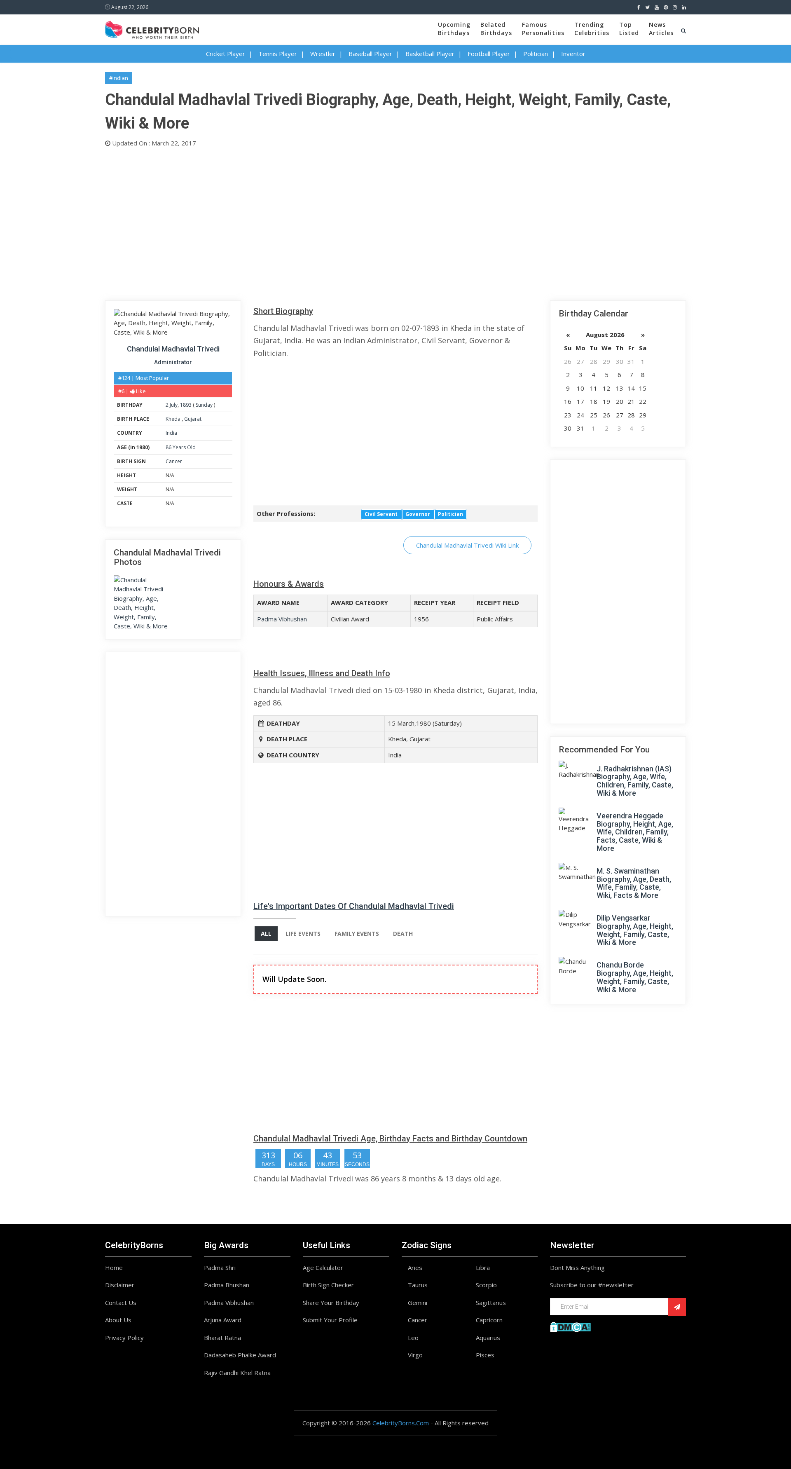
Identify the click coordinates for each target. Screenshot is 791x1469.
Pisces (485, 1355)
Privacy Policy (124, 1337)
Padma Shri (220, 1267)
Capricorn (489, 1320)
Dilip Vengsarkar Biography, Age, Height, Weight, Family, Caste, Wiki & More (635, 930)
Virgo (415, 1355)
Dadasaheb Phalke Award (240, 1355)
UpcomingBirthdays (454, 29)
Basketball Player (429, 53)
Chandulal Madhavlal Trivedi (173, 348)
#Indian (118, 78)
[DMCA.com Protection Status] (570, 1326)
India (171, 432)
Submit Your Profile (330, 1320)
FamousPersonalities (543, 29)
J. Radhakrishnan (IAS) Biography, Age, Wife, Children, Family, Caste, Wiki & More (635, 780)
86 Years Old (181, 447)
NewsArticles (661, 29)
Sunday (204, 404)
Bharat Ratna (222, 1337)
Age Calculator (323, 1267)
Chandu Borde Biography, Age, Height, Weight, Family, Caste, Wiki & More (635, 977)
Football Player (489, 53)
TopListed (629, 29)
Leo (413, 1337)
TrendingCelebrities (591, 29)
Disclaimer (119, 1285)
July (174, 404)
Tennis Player (277, 53)
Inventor (573, 53)
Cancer (174, 461)
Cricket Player (225, 53)
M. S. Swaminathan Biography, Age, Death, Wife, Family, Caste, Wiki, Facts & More (634, 883)
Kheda (174, 418)
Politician (535, 53)
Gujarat (192, 418)
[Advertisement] (352, 222)
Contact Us (120, 1302)
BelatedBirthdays (496, 29)
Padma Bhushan (226, 1285)
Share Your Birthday (331, 1302)
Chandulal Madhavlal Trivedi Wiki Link (467, 545)
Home (114, 1267)
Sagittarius (491, 1302)
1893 (186, 404)
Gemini (417, 1302)
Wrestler (322, 53)
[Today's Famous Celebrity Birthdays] (152, 28)
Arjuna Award (222, 1320)
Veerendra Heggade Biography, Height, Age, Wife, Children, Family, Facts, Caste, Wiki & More (635, 832)
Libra (483, 1267)
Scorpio (486, 1285)
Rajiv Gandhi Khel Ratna (237, 1372)
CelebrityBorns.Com (400, 1423)
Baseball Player (370, 53)
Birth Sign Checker (328, 1285)
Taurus (418, 1285)
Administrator (173, 362)
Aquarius (488, 1337)
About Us (118, 1320)
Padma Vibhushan (282, 619)
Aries (415, 1267)
